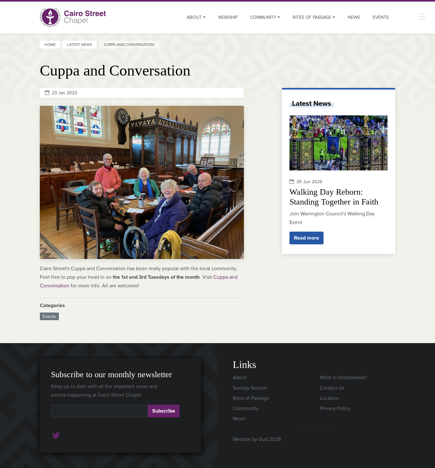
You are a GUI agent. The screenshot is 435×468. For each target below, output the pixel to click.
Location (329, 397)
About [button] (194, 17)
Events (381, 17)
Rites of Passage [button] (312, 17)
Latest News (79, 44)
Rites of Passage (251, 397)
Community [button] (263, 17)
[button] (422, 17)
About (239, 377)
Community (246, 408)
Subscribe (163, 410)
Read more (306, 237)
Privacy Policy (335, 408)
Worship (228, 17)
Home (50, 44)
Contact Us (332, 387)
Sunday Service (250, 387)
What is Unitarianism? (343, 377)
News (354, 17)
